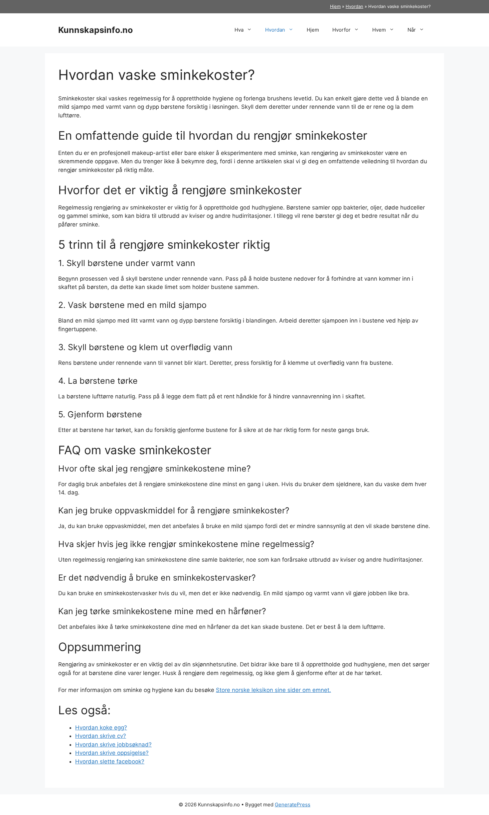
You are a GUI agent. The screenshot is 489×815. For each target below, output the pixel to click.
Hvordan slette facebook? (109, 761)
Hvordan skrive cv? (100, 736)
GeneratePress (292, 804)
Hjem (335, 6)
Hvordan (354, 6)
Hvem (379, 30)
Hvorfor (341, 30)
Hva (239, 30)
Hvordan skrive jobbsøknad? (113, 744)
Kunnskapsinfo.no (95, 30)
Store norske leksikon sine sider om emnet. (273, 690)
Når (412, 30)
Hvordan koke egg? (101, 727)
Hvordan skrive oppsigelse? (112, 752)
